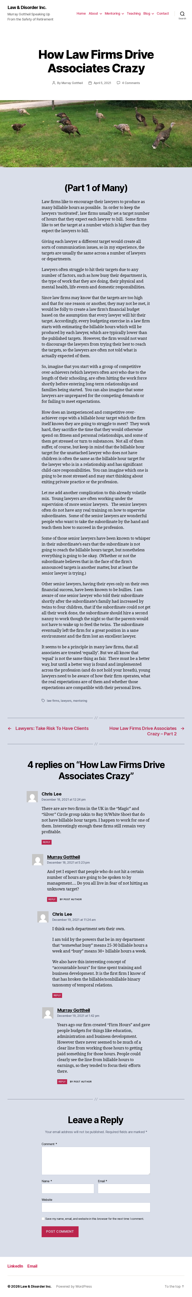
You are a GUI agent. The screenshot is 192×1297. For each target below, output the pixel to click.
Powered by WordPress (74, 1286)
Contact (163, 13)
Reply (46, 842)
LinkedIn (15, 1266)
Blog (146, 13)
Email (102, 1181)
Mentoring (112, 13)
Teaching (133, 13)
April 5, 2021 (102, 83)
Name (47, 1181)
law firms (53, 701)
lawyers (66, 701)
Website (47, 1200)
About (93, 13)
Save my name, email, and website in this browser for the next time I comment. (94, 1218)
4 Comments (131, 83)
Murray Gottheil (72, 83)
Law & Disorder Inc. (27, 7)
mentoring (80, 701)
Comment (49, 1144)
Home (81, 13)
